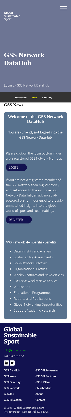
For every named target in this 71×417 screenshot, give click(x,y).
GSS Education (13, 400)
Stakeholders (43, 388)
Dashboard (21, 97)
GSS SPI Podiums (46, 376)
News (34, 97)
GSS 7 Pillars (43, 382)
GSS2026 (9, 394)
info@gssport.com (15, 350)
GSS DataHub (12, 370)
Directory (47, 97)
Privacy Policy (12, 411)
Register (16, 219)
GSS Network (12, 388)
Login (13, 167)
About (39, 394)
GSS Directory (12, 382)
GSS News (10, 376)
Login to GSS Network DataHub (26, 85)
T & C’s (45, 411)
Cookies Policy (30, 411)
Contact (40, 400)
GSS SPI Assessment (48, 370)
